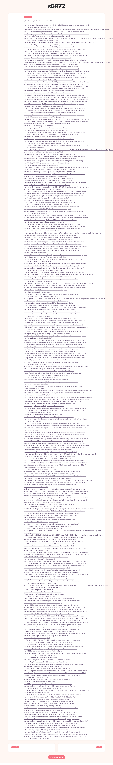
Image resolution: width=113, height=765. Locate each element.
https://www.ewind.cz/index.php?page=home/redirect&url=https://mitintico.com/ (49, 725)
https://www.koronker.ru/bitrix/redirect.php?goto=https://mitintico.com (46, 664)
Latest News (28, 16)
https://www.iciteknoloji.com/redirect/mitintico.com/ (40, 657)
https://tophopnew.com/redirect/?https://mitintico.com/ (59, 723)
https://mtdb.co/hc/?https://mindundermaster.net (72, 99)
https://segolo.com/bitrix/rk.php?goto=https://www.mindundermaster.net (47, 58)
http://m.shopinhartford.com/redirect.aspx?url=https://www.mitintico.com (47, 668)
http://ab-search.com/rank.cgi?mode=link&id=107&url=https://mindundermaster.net (57, 84)
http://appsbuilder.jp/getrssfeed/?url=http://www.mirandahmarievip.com (47, 334)
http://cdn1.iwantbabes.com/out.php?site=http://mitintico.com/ (44, 719)
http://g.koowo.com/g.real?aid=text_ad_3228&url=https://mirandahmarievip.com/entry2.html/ (54, 410)
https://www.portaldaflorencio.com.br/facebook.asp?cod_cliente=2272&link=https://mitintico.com (55, 671)
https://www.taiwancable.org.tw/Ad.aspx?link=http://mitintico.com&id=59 (48, 644)
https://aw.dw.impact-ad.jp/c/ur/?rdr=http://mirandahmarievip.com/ (58, 250)
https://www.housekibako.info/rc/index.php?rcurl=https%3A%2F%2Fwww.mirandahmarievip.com (55, 408)
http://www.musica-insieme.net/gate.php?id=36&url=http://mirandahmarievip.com (50, 485)
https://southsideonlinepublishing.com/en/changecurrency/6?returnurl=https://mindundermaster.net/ (55, 191)
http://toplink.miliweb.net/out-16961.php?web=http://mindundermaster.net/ (48, 80)
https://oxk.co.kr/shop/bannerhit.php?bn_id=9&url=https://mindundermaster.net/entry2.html (53, 53)
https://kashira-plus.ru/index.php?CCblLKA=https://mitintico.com (44, 673)
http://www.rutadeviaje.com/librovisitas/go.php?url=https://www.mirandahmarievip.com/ (52, 331)
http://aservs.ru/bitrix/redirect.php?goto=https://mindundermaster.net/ (46, 130)
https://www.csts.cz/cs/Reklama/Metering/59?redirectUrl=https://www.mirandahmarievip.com (54, 511)
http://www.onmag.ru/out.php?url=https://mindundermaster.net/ (44, 60)
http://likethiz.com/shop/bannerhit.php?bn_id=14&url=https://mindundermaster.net (50, 220)
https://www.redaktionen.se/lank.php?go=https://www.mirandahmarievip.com (49, 474)
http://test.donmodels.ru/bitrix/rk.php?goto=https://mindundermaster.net (47, 143)
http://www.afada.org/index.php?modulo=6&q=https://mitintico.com (46, 636)
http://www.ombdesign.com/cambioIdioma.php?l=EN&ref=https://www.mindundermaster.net (54, 141)
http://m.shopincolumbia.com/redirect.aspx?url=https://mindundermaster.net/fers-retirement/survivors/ (56, 34)
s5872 (56, 6)
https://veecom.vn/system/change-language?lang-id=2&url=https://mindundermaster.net (52, 145)
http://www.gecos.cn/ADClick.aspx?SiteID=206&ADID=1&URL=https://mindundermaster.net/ (54, 73)
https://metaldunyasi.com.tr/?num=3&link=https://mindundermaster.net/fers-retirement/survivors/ (55, 77)
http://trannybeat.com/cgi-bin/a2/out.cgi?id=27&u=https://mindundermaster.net (49, 172)
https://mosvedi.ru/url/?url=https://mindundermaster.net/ (41, 102)
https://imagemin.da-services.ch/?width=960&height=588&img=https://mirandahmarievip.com (54, 393)
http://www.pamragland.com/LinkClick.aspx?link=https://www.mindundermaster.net (51, 134)
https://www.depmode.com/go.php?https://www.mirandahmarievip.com (47, 369)
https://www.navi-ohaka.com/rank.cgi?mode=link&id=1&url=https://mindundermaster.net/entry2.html (56, 25)
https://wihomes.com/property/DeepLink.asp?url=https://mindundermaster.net (49, 47)
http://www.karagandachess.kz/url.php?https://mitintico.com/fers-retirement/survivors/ (51, 581)
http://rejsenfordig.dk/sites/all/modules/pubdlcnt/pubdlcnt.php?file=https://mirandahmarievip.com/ (55, 336)
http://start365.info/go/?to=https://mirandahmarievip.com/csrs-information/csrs (60, 482)
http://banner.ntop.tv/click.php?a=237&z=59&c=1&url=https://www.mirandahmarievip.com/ (53, 344)
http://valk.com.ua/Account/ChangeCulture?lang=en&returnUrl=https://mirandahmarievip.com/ (54, 242)
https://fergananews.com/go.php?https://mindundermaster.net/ (56, 51)
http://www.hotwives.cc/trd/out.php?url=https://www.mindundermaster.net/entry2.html (52, 75)
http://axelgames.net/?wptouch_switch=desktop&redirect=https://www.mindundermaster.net (54, 226)
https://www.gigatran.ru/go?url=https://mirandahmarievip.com (44, 406)
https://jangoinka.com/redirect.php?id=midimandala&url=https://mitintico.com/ (49, 579)
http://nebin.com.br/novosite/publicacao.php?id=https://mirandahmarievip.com (49, 417)
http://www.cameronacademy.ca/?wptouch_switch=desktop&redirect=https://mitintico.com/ (54, 647)
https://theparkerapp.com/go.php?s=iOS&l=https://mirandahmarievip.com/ (47, 277)
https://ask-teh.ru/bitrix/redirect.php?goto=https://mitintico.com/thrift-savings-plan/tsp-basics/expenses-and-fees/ (55, 607)
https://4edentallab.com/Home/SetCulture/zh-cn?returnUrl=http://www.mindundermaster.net (54, 88)
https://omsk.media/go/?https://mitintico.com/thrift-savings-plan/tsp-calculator (61, 618)
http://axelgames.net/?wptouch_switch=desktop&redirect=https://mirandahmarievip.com (52, 244)
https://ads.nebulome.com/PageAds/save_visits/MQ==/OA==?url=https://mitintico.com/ (52, 620)
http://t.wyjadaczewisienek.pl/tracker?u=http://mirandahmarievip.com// (46, 375)
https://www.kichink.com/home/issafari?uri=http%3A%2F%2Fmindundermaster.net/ (51, 187)
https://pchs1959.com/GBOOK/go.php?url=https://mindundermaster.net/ (47, 185)
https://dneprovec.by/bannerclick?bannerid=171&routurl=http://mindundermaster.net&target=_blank (56, 86)
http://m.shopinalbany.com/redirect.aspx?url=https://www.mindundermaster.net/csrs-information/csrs (56, 71)
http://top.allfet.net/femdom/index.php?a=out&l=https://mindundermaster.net (49, 91)
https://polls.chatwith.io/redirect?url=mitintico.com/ (40, 655)
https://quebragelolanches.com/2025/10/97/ (74, 736)
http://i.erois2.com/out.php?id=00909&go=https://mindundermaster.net (57, 45)
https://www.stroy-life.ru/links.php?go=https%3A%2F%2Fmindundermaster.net (50, 112)
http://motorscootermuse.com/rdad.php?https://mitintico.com (43, 728)
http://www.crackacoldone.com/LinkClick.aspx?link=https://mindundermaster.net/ (50, 121)
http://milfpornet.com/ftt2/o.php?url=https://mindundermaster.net (44, 137)
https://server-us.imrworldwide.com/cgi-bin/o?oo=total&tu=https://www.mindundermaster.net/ (54, 110)
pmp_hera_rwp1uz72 (31, 21)
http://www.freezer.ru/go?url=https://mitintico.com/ (71, 574)
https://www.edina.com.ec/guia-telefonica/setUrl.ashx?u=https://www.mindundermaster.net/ (54, 32)
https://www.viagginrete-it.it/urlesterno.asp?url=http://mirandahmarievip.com (48, 419)
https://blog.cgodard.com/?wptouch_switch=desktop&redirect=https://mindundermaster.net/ (54, 196)
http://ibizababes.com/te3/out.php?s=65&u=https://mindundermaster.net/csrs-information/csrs (54, 194)
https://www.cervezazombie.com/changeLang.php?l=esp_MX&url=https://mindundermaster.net (54, 132)
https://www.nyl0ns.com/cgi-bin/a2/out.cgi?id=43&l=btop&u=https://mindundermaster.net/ (59, 218)
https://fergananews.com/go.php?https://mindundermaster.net (44, 222)
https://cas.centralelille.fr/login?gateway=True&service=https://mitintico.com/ (48, 642)
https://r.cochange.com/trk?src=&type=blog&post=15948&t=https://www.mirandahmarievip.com (55, 428)
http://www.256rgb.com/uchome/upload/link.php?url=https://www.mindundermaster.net (52, 229)
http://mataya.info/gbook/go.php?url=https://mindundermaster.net (45, 161)
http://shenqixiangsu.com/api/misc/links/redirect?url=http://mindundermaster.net (49, 139)
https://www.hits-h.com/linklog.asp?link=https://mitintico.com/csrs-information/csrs (50, 649)
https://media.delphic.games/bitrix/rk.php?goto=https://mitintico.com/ (46, 563)
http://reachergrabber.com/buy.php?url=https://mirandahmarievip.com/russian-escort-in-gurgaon (54, 347)
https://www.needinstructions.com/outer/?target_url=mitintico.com (45, 576)
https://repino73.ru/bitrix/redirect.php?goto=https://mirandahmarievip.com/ (47, 526)
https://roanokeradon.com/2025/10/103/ (36, 738)
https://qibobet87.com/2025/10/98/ (48, 736)
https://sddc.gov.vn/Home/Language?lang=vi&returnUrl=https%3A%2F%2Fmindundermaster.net (55, 56)
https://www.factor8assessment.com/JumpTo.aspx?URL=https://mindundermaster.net (52, 224)
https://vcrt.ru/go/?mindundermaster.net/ (76, 119)
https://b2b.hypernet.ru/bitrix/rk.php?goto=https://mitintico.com (61, 717)
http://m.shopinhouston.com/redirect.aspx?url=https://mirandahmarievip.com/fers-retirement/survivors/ (56, 426)
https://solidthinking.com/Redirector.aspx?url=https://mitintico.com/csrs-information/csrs (52, 601)
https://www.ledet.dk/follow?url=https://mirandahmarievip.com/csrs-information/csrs (51, 279)
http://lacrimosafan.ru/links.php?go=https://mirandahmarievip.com (45, 329)
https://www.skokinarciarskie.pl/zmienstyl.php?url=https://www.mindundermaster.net (51, 69)
